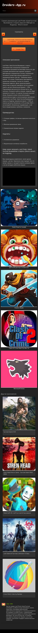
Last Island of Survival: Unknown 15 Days (16, 553)
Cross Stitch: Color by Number (13, 594)
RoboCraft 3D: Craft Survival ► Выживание (17, 513)
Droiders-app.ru (14, 4)
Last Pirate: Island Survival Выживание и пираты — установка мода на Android (20, 41)
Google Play (20, 49)
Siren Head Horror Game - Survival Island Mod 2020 (18, 473)
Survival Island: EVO (10, 432)
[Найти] (35, 10)
